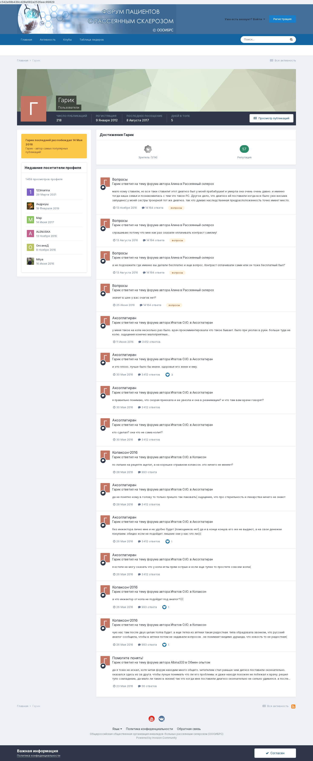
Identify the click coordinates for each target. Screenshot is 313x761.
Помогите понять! (127, 658)
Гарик (116, 184)
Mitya (39, 259)
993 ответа (149, 472)
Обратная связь (189, 729)
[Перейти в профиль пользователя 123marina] (30, 192)
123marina (43, 190)
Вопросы (120, 179)
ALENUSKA (43, 231)
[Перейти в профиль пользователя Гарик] (105, 182)
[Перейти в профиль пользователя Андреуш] (30, 206)
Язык (116, 729)
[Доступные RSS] (293, 707)
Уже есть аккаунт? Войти (244, 19)
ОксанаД (42, 245)
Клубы (67, 39)
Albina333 (177, 662)
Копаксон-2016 (125, 452)
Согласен (276, 753)
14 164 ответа (154, 207)
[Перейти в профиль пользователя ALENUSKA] (30, 233)
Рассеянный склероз (198, 184)
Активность (48, 39)
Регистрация (282, 19)
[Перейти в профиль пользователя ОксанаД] (30, 247)
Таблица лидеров (91, 39)
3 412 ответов (151, 341)
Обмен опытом (199, 662)
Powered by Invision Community (156, 737)
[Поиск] (291, 39)
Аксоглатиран (124, 318)
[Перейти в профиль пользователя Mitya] (30, 261)
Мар (39, 218)
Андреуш (42, 204)
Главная (26, 39)
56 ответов (149, 686)
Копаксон (199, 457)
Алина (175, 184)
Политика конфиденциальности (149, 729)
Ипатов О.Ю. (180, 322)
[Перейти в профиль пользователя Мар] (30, 219)
